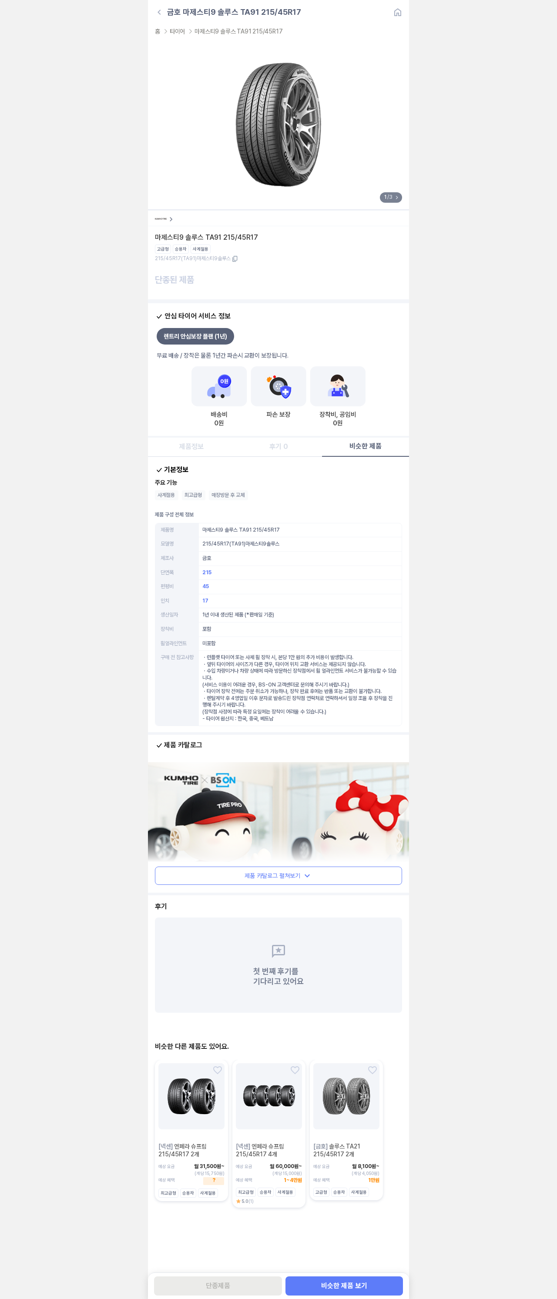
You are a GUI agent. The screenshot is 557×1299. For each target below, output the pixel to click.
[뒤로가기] (159, 12)
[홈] (398, 12)
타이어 (177, 31)
